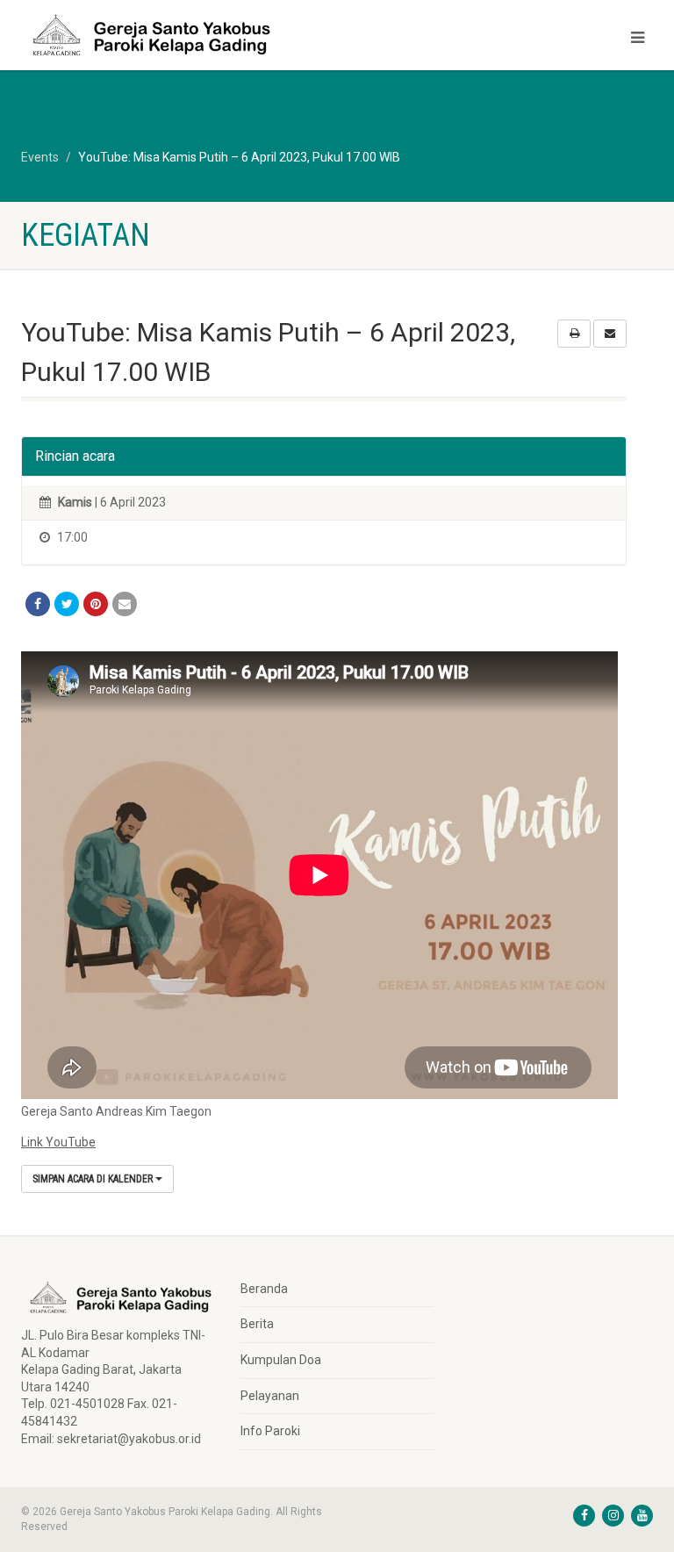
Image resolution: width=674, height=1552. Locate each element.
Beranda (264, 1289)
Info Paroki (270, 1431)
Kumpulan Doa (280, 1360)
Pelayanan (269, 1396)
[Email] (124, 604)
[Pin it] (95, 604)
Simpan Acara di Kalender (93, 1179)
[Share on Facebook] (37, 604)
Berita (257, 1324)
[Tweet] (66, 604)
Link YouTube (58, 1142)
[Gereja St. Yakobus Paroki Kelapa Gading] (172, 35)
